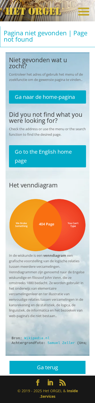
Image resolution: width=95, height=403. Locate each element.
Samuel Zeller (61, 343)
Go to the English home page (43, 156)
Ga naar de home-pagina (45, 96)
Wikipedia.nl (37, 338)
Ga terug (47, 367)
